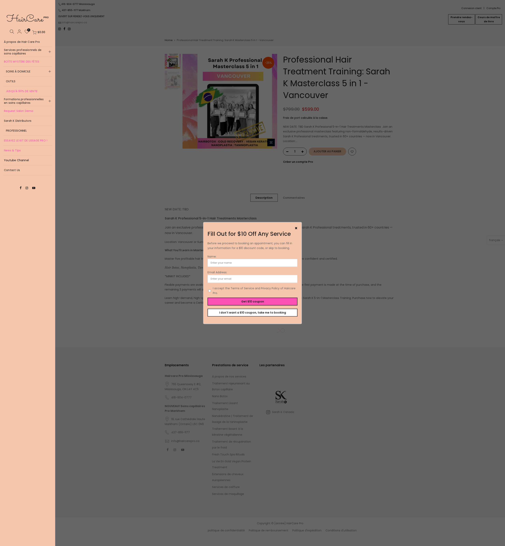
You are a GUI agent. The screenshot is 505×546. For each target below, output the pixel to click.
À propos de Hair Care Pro (22, 42)
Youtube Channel (16, 160)
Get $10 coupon (252, 301)
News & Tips (12, 150)
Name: (212, 256)
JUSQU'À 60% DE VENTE (21, 91)
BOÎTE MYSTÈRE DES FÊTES (21, 62)
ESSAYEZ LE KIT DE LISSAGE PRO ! (25, 140)
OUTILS (10, 81)
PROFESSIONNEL (16, 131)
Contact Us (12, 170)
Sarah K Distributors (17, 121)
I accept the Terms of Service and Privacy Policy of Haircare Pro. (254, 290)
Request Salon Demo (19, 111)
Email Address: (217, 272)
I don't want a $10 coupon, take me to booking (252, 313)
